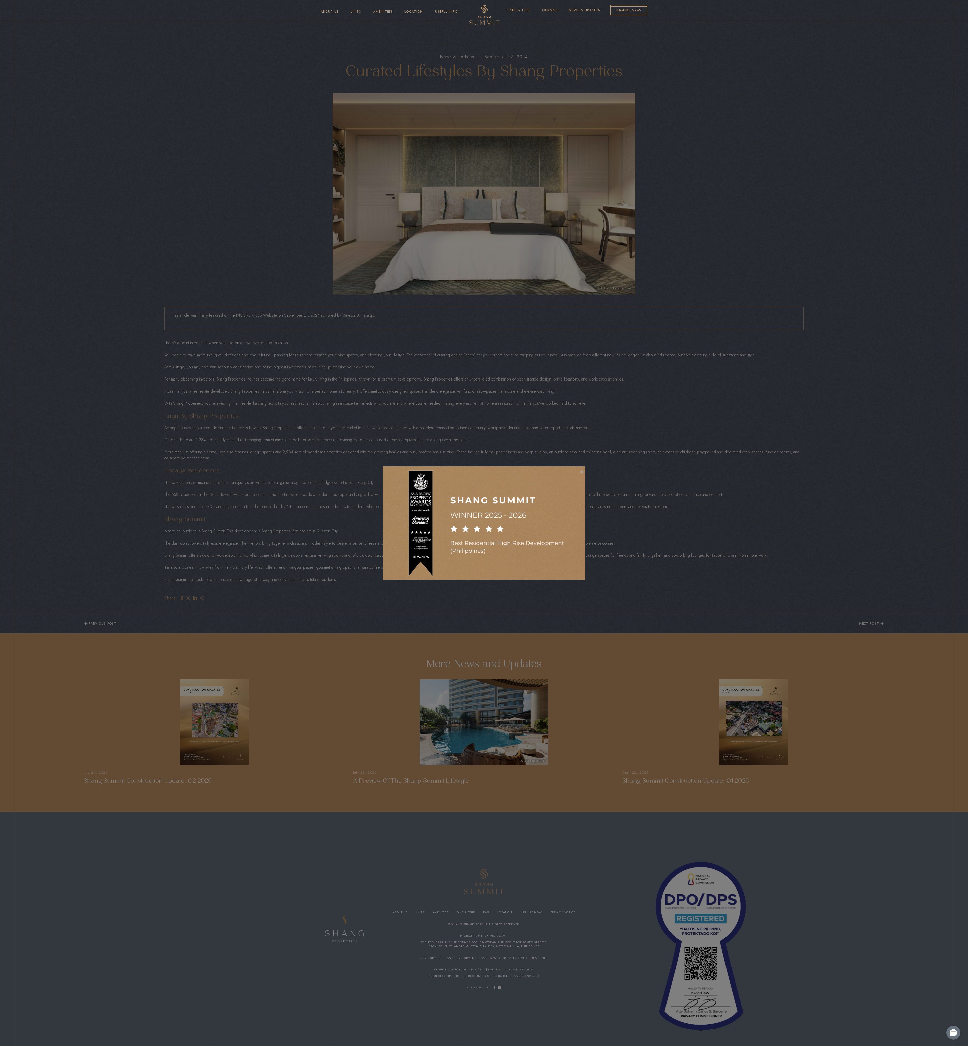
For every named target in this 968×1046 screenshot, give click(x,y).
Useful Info (446, 11)
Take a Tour (519, 10)
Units (356, 11)
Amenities (382, 11)
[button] (953, 1033)
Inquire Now (628, 10)
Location (413, 11)
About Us (330, 11)
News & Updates (584, 10)
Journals (550, 10)
